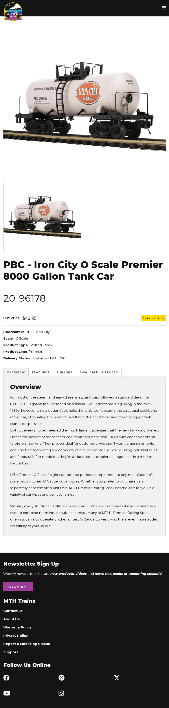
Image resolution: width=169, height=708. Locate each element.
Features (41, 372)
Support (65, 372)
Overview (16, 372)
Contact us (13, 611)
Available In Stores (99, 372)
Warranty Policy (17, 627)
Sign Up (18, 586)
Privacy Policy (15, 635)
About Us (11, 619)
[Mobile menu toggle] (164, 7)
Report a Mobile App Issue (26, 644)
